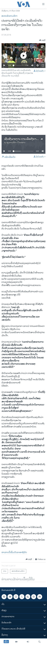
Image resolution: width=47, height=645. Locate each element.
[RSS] (27, 596)
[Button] (42, 40)
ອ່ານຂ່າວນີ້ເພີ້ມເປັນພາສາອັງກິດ (14, 552)
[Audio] (28, 641)
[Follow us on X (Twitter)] (21, 596)
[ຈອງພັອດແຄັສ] (39, 596)
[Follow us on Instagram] (15, 596)
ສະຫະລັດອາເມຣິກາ (9, 16)
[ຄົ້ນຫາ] (39, 641)
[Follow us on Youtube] (9, 596)
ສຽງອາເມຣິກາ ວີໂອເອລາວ (16, 142)
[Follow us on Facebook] (4, 596)
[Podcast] (33, 596)
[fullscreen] (42, 65)
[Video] (16, 641)
